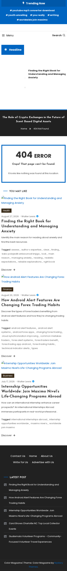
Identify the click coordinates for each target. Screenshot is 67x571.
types (35, 348)
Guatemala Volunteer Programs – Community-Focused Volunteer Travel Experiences (35, 539)
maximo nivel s (39, 423)
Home (33, 456)
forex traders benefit (46, 340)
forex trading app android (16, 344)
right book (49, 261)
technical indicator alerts (16, 348)
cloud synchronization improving (20, 336)
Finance (7, 289)
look (44, 253)
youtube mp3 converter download (33, 10)
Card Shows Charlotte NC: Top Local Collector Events (34, 526)
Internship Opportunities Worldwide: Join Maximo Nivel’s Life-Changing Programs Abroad (31, 391)
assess (15, 249)
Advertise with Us (43, 462)
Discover (6, 269)
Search (57, 35)
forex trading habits (43, 344)
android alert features (23, 328)
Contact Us (17, 456)
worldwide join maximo (33, 19)
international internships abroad (29, 419)
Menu (10, 35)
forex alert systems (22, 340)
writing (54, 15)
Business (8, 375)
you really (39, 15)
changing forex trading (49, 332)
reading (38, 257)
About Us (47, 456)
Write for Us (20, 462)
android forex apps (23, 332)
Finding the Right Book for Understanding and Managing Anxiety (29, 226)
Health (6, 210)
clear (46, 249)
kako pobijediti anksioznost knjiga (21, 253)
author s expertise (31, 249)
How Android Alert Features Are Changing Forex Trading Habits (35, 500)
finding (55, 249)
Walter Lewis (28, 216)
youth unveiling (17, 15)
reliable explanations (30, 261)
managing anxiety (22, 257)
